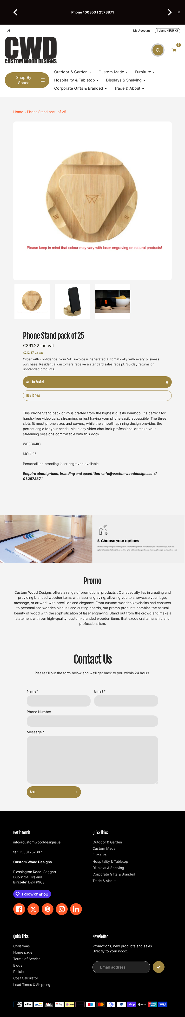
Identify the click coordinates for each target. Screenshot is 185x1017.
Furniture (99, 855)
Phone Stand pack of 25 (46, 112)
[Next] (169, 12)
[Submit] (159, 967)
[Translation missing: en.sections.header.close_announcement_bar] (179, 12)
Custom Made (103, 848)
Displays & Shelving (108, 868)
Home (18, 112)
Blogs (17, 965)
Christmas (21, 946)
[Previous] (16, 12)
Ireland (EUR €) (167, 30)
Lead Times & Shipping (31, 985)
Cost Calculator (25, 978)
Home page (22, 952)
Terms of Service (26, 959)
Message (35, 732)
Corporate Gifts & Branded (113, 874)
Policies (19, 972)
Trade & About (104, 881)
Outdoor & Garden (107, 842)
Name (32, 691)
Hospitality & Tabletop (110, 861)
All (9, 30)
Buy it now (33, 395)
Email (100, 691)
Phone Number (39, 712)
